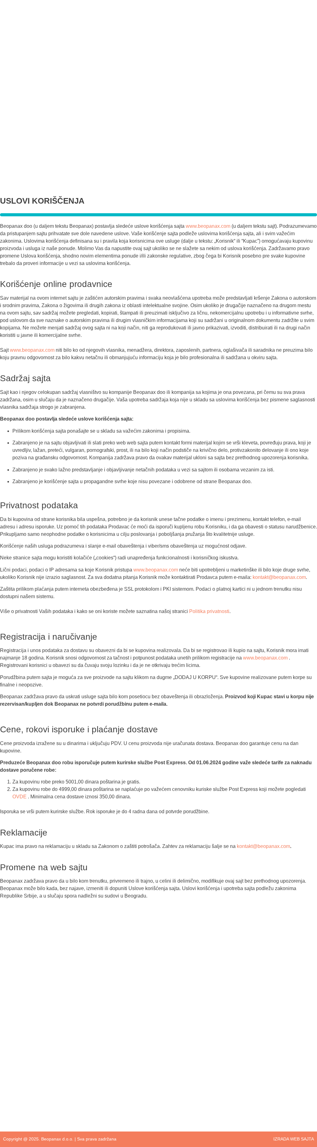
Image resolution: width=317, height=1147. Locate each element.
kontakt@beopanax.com (279, 577)
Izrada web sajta (293, 1138)
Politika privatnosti (209, 611)
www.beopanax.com (208, 226)
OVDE (19, 796)
